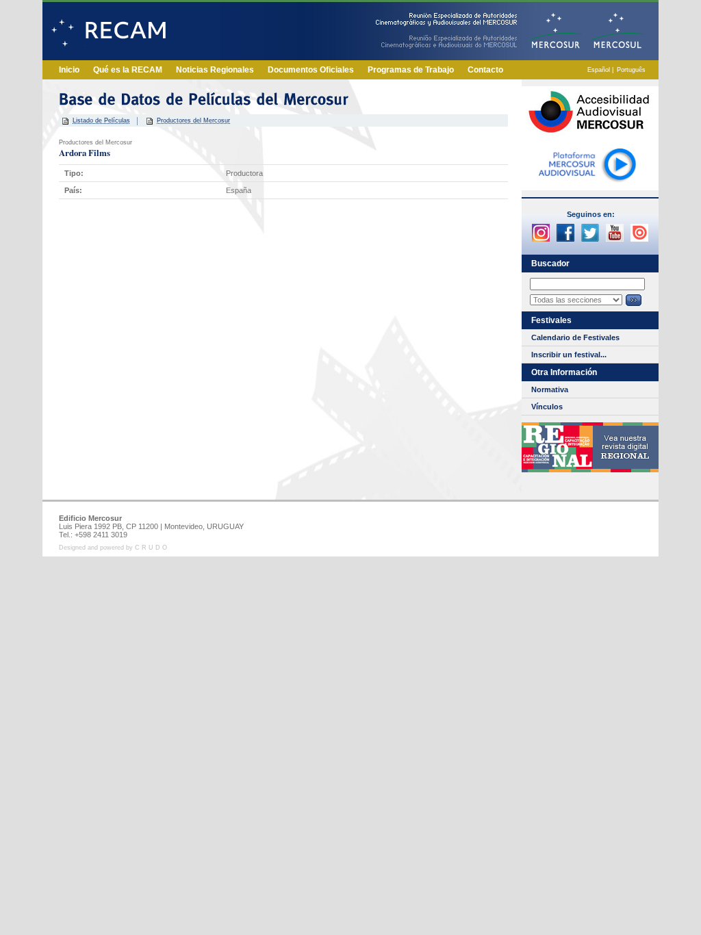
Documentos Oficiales (311, 70)
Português (631, 69)
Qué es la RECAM (127, 70)
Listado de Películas (101, 120)
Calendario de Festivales (575, 337)
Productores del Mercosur (193, 120)
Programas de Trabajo (411, 70)
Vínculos (547, 406)
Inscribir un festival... (569, 354)
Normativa (549, 389)
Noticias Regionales (215, 70)
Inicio (69, 70)
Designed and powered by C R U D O (113, 547)
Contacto (485, 70)
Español (598, 69)
